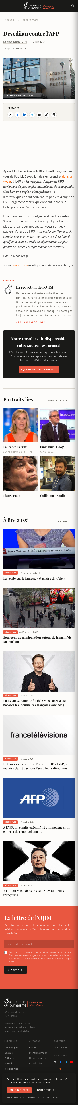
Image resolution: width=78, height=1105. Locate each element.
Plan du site (35, 1063)
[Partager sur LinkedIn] (25, 115)
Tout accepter (19, 1090)
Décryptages (30, 20)
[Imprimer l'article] (54, 115)
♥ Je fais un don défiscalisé (39, 369)
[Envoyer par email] (39, 115)
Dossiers (8, 1052)
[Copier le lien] (47, 115)
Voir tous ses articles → (32, 321)
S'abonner (15, 969)
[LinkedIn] (55, 1069)
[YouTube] (71, 1062)
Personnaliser (15, 1097)
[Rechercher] (72, 6)
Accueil (10, 20)
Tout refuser (45, 1090)
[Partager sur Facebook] (17, 115)
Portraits (9, 1063)
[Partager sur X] (10, 115)
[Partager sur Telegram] (32, 115)
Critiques (9, 1058)
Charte (32, 1047)
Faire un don (60, 1047)
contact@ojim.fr (25, 1031)
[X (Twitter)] (55, 1062)
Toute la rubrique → (62, 521)
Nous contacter (37, 1058)
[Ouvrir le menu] (6, 6)
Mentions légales (38, 1052)
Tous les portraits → (61, 400)
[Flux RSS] (60, 1069)
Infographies (11, 1068)
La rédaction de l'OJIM (15, 41)
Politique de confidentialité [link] (45, 1097)
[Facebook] (60, 1062)
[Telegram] (66, 1062)
